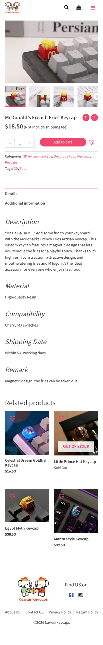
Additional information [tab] (25, 203)
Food (24, 168)
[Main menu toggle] (93, 6)
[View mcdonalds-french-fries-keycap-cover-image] (15, 96)
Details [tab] (11, 193)
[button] (66, 7)
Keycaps (11, 162)
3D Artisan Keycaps (37, 156)
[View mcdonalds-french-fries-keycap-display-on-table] (64, 96)
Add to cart (63, 141)
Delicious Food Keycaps (72, 156)
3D (16, 168)
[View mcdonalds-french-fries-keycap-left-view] (88, 96)
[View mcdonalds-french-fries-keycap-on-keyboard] (39, 96)
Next (96, 96)
